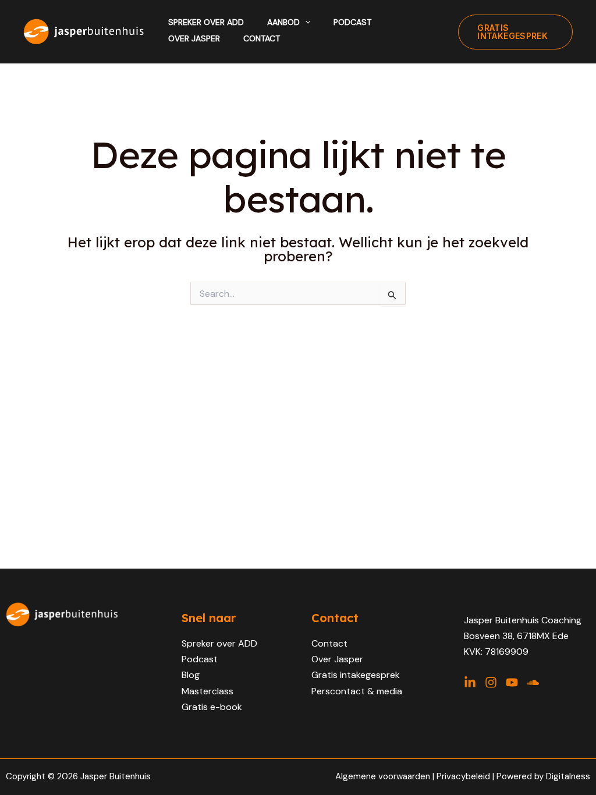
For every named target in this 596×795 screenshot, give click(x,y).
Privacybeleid (464, 776)
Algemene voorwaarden (382, 776)
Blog (191, 675)
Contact (329, 643)
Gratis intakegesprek (355, 675)
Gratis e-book (212, 707)
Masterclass (207, 691)
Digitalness (568, 776)
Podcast (200, 659)
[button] (305, 22)
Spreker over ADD (219, 643)
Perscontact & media (356, 691)
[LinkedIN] (470, 682)
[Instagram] (491, 682)
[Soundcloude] (533, 682)
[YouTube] (512, 682)
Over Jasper (337, 659)
